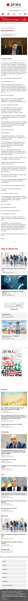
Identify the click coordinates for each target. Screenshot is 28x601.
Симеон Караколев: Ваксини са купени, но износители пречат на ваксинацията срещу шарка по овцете (13, 452)
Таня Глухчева (7, 315)
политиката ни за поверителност (19, 596)
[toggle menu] (25, 14)
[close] (27, 591)
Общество (4, 516)
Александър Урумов (8, 34)
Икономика (5, 432)
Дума (6, 294)
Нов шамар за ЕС (6, 314)
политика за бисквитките (7, 596)
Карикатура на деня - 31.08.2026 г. (10, 336)
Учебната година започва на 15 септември (11, 424)
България (4, 389)
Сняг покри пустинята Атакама (9, 508)
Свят (2, 474)
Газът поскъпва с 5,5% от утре (8, 459)
